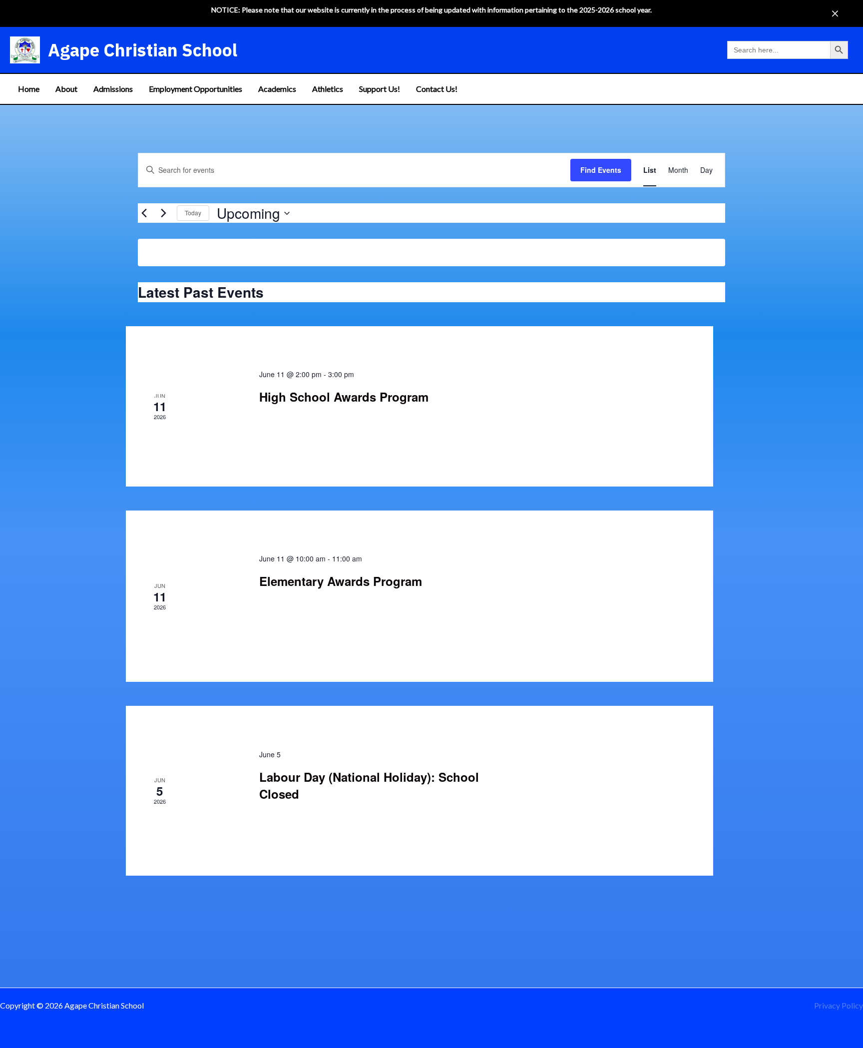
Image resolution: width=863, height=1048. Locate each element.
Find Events (600, 170)
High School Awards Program (344, 396)
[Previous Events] (144, 213)
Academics (277, 88)
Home (28, 88)
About (66, 88)
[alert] (431, 252)
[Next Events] (163, 213)
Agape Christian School (142, 49)
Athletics (327, 88)
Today (193, 212)
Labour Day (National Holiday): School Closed (369, 785)
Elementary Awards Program (340, 580)
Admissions (113, 88)
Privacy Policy (838, 1005)
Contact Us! (436, 88)
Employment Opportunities (195, 88)
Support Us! (379, 88)
